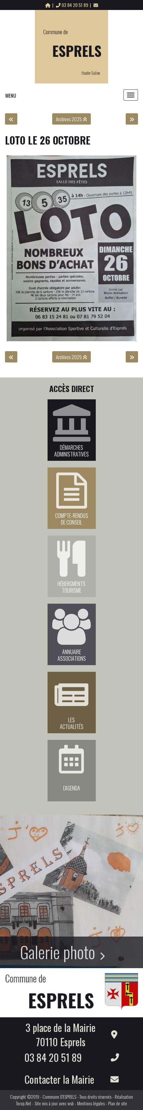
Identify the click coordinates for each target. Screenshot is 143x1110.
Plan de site (117, 1103)
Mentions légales (91, 1103)
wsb (71, 1103)
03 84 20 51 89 (75, 4)
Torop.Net (23, 1103)
